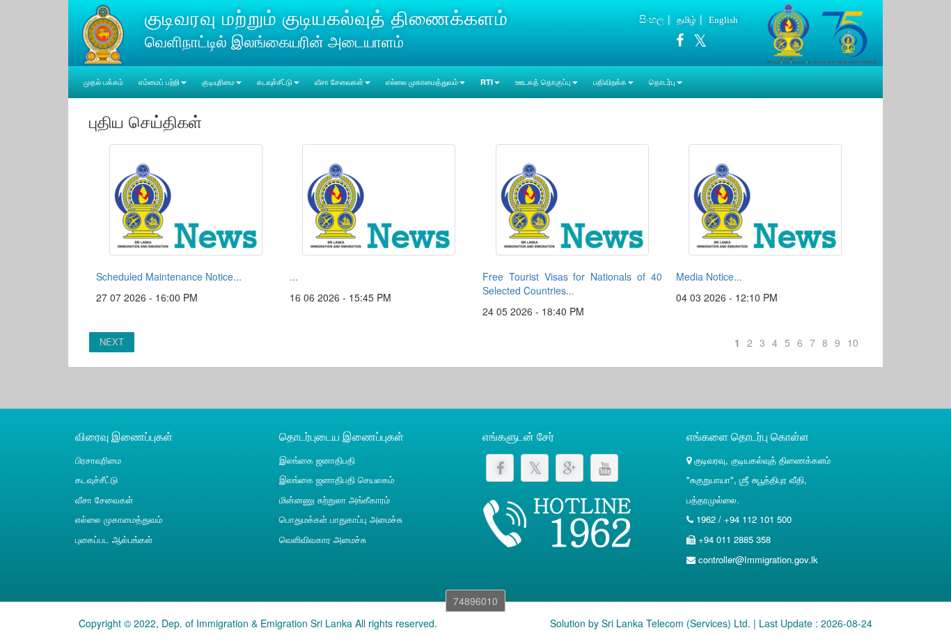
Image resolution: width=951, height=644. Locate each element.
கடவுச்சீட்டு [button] (274, 82)
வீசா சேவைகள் (104, 499)
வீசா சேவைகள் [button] (339, 82)
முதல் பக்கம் (103, 82)
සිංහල (651, 19)
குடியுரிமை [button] (218, 82)
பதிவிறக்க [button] (610, 82)
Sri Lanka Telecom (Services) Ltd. (676, 623)
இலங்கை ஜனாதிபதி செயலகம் (336, 479)
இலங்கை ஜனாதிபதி (317, 459)
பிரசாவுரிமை (98, 459)
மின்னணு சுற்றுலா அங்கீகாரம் (334, 499)
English (723, 20)
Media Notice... (709, 276)
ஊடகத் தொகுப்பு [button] (543, 82)
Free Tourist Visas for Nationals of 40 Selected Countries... (572, 283)
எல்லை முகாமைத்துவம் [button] (422, 82)
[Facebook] (680, 42)
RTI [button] (486, 82)
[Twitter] (696, 42)
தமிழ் (686, 19)
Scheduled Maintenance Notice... (169, 276)
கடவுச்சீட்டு (96, 479)
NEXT (112, 341)
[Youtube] (604, 468)
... (294, 276)
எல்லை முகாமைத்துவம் (118, 519)
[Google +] (569, 468)
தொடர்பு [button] (662, 82)
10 (852, 343)
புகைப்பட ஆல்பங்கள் (113, 539)
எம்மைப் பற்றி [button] (159, 82)
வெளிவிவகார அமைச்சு (322, 539)
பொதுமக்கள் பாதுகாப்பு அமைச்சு (340, 519)
